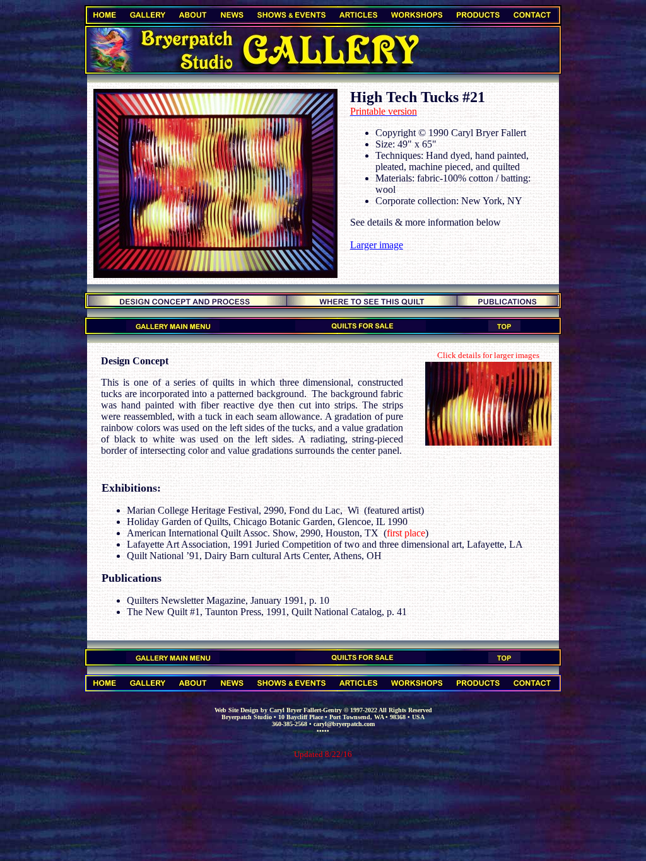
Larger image (376, 245)
